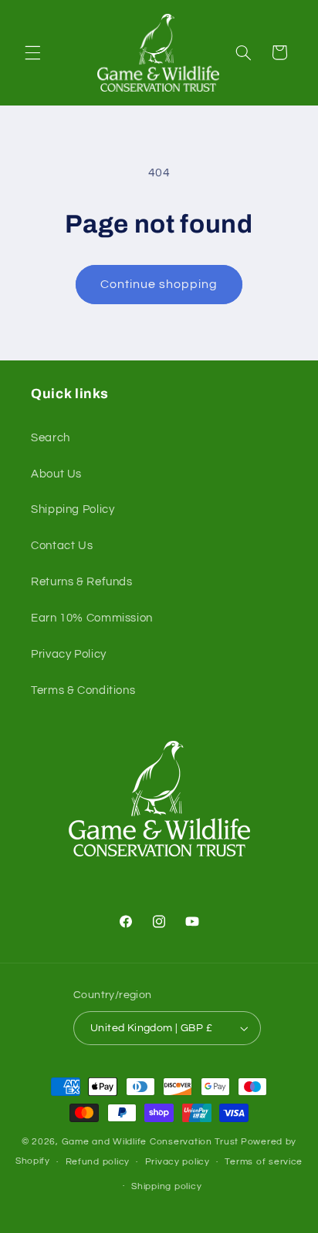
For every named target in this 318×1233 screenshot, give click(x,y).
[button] (32, 52)
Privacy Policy (69, 654)
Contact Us (62, 545)
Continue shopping (159, 284)
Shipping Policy (72, 509)
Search (50, 438)
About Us (56, 474)
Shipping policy (166, 1186)
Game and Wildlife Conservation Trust (150, 1142)
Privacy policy (177, 1162)
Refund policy (98, 1162)
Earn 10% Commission (92, 618)
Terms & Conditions (83, 690)
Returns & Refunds (82, 582)
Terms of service (264, 1162)
